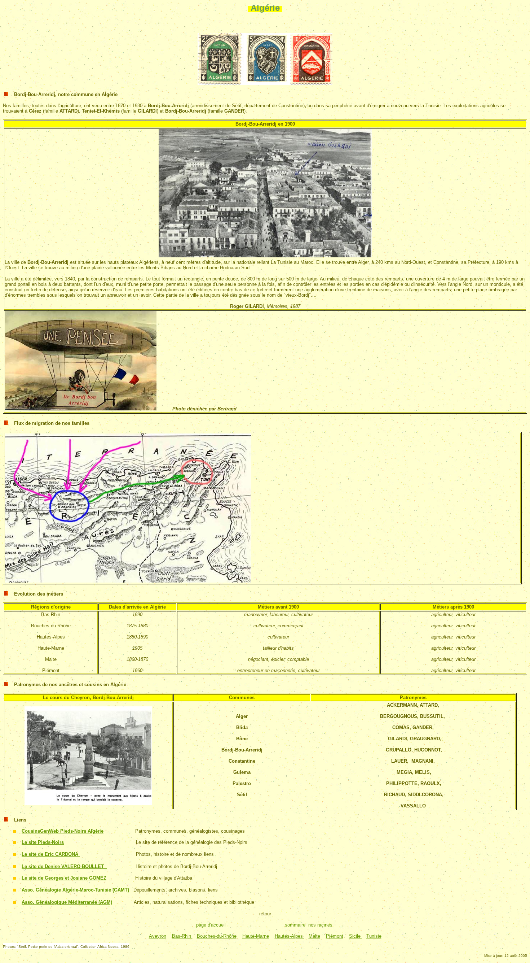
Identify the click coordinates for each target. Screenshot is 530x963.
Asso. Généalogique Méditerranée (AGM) (67, 902)
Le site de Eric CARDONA (51, 854)
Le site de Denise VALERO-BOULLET (64, 866)
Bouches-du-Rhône (217, 936)
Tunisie (373, 936)
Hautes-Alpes (289, 936)
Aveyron (157, 936)
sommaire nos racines (309, 925)
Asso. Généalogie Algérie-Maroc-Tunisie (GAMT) (75, 890)
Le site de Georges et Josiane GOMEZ (64, 878)
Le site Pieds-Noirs (43, 842)
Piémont (334, 936)
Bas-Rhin (182, 936)
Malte (314, 936)
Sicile (355, 936)
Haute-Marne (255, 936)
